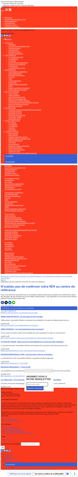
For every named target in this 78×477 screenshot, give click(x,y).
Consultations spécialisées (17, 72)
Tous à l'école (13, 93)
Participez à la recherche (16, 64)
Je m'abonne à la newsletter (11, 444)
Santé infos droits (14, 119)
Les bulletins (12, 124)
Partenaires (8, 440)
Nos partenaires (13, 144)
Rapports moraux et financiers (18, 146)
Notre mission (13, 133)
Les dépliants (13, 126)
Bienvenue (8, 18)
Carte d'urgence (14, 95)
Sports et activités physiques (18, 104)
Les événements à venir (16, 68)
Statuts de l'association (16, 150)
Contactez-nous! (14, 151)
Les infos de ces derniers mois (15, 19)
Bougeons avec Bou (15, 106)
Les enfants (12, 83)
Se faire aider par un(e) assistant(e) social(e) (23, 102)
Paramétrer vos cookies (13, 462)
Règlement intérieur (15, 148)
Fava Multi (12, 142)
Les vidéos (12, 122)
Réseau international (15, 141)
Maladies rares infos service (18, 137)
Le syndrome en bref (15, 57)
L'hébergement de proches (17, 84)
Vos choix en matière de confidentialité (49, 474)
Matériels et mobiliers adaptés (18, 101)
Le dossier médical (15, 112)
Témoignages (13, 66)
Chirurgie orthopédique (16, 75)
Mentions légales (10, 458)
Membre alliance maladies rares (19, 139)
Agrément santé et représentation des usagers (24, 110)
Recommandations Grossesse (19, 88)
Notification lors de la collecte (20, 474)
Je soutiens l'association (13, 421)
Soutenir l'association (12, 27)
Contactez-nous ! (11, 25)
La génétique (13, 59)
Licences (8, 456)
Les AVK (11, 77)
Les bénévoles (10, 23)
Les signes (12, 61)
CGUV (7, 460)
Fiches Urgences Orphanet (17, 90)
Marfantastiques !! (11, 21)
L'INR (10, 79)
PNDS (10, 86)
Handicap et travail (15, 113)
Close (52, 371)
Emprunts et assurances (16, 115)
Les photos (12, 130)
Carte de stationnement (16, 97)
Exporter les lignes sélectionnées (12, 2)
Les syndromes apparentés (18, 63)
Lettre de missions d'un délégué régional (22, 153)
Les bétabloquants (15, 73)
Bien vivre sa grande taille (17, 99)
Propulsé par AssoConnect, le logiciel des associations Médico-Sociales (30, 469)
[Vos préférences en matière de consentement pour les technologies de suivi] (74, 473)
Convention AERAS (15, 117)
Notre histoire (13, 135)
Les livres (11, 128)
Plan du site (9, 454)
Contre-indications (14, 81)
